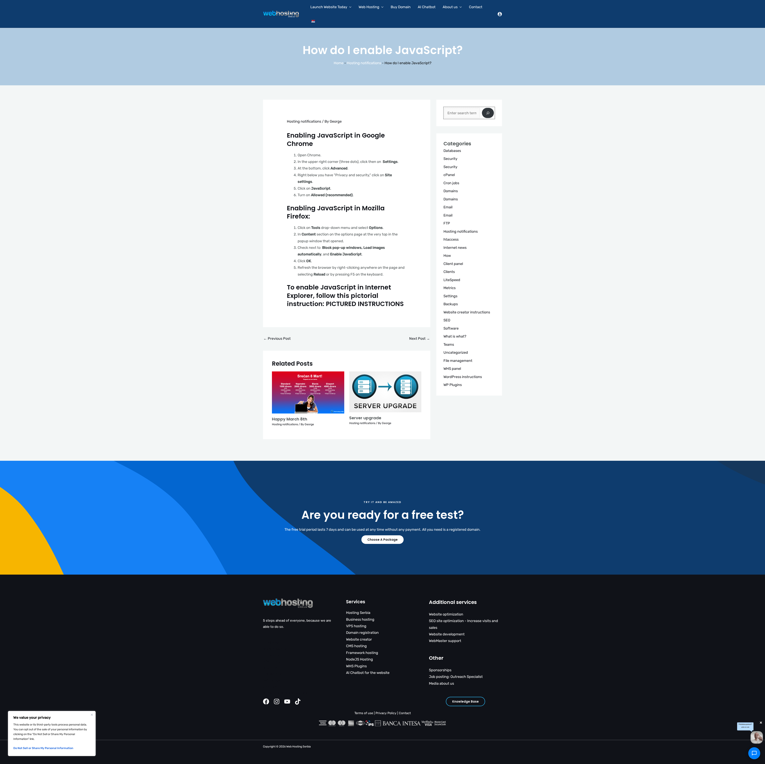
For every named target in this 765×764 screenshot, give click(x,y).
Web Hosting (369, 7)
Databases (452, 151)
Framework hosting (362, 653)
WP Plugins (452, 385)
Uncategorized (455, 352)
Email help (271, 643)
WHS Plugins (356, 666)
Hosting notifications (364, 63)
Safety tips (271, 680)
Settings (450, 296)
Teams (448, 344)
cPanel (449, 175)
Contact (475, 7)
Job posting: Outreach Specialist (456, 676)
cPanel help (272, 661)
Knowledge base (465, 701)
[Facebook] (266, 701)
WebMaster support (445, 641)
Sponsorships (440, 670)
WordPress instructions (462, 377)
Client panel (453, 264)
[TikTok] (298, 701)
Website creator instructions (466, 312)
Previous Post (277, 338)
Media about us (441, 683)
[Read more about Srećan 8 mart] (308, 392)
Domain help (272, 674)
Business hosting (360, 619)
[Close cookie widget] (92, 715)
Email (447, 207)
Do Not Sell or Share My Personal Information (43, 748)
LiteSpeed (451, 280)
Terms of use (363, 713)
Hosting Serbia (358, 612)
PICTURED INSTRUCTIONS (365, 303)
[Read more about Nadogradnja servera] (385, 391)
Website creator (359, 639)
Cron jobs (451, 183)
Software (451, 328)
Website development (447, 634)
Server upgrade (365, 418)
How (447, 255)
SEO (446, 320)
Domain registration (362, 632)
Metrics (449, 288)
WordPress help (275, 649)
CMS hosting (356, 646)
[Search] (488, 113)
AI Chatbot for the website (367, 672)
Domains (450, 191)
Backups (450, 304)
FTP (446, 223)
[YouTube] (287, 701)
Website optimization (446, 614)
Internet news (455, 247)
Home (338, 63)
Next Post (419, 338)
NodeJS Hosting (359, 659)
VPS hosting (356, 626)
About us (450, 7)
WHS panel (452, 368)
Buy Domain (401, 7)
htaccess (451, 239)
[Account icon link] (499, 14)
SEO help (270, 668)
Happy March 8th (289, 419)
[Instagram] (277, 701)
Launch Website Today (328, 7)
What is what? (454, 336)
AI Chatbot (426, 7)
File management (457, 360)
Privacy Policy (386, 713)
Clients (449, 272)
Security (450, 159)
